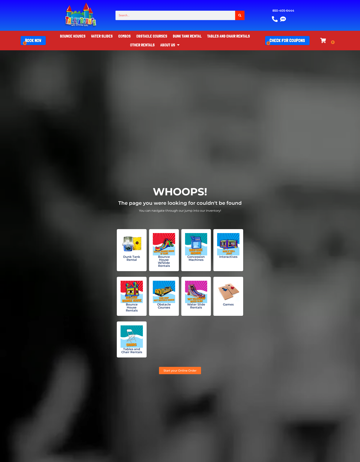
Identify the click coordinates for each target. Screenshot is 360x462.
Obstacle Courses (151, 36)
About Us (167, 44)
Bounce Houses (73, 36)
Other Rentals (142, 44)
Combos (124, 36)
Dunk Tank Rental (187, 36)
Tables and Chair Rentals (228, 36)
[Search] (239, 15)
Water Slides (102, 36)
